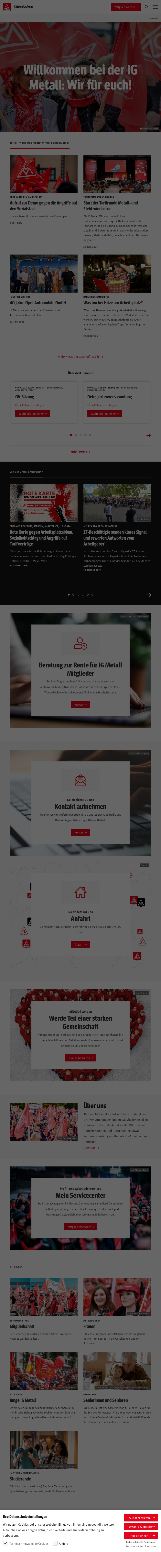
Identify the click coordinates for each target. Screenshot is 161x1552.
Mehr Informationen (31, 413)
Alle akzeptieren (139, 1518)
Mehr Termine (79, 452)
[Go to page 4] (85, 435)
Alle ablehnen (139, 1535)
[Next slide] (148, 435)
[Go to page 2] (75, 435)
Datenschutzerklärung (135, 1546)
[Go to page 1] (71, 435)
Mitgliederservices (79, 1227)
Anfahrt (79, 944)
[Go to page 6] (92, 594)
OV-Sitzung (24, 396)
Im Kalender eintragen (31, 405)
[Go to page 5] (90, 435)
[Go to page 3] (80, 435)
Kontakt (79, 705)
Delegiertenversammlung (109, 396)
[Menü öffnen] (155, 7)
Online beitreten (79, 1058)
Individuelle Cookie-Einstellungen (141, 1542)
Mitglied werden (125, 7)
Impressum (151, 1546)
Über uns (89, 1147)
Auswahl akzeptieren (140, 1526)
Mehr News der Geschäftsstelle (79, 356)
